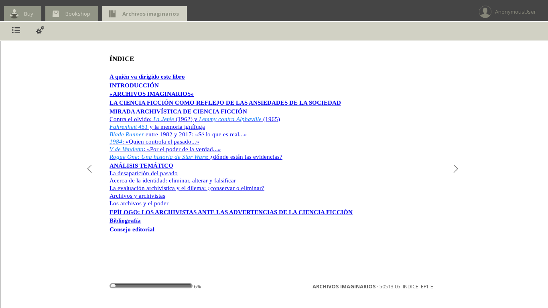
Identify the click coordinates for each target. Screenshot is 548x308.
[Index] (16, 31)
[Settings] (40, 31)
